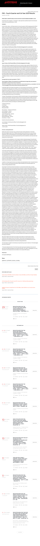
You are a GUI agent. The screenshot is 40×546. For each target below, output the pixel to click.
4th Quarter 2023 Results (6, 254)
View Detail (35, 310)
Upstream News (10, 276)
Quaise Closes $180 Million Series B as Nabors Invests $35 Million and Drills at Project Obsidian (19, 274)
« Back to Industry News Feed (33, 11)
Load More (20, 532)
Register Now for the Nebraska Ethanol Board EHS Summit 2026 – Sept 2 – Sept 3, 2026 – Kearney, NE (20, 369)
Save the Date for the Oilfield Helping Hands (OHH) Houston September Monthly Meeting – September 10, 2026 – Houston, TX (20, 422)
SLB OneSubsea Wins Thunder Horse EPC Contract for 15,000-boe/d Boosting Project (17, 281)
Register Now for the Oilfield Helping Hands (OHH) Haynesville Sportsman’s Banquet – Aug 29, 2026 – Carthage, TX (20, 309)
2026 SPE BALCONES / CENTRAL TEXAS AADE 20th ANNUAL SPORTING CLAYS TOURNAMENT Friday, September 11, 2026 (20, 460)
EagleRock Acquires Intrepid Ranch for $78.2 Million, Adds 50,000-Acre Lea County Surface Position (18, 288)
